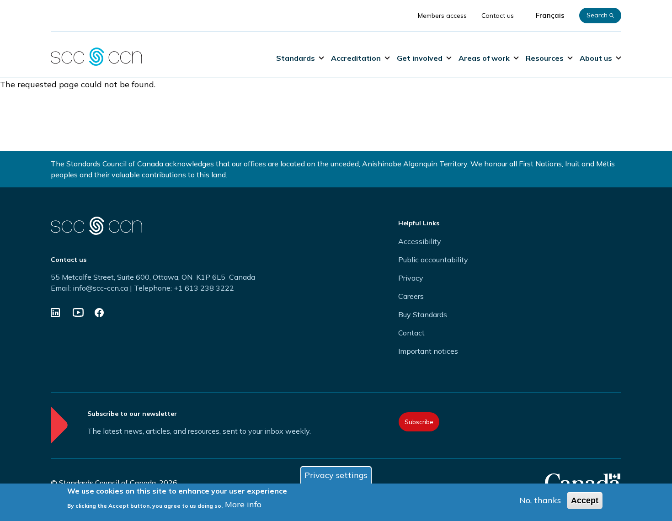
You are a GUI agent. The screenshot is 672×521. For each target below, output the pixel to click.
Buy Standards (422, 314)
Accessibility (419, 241)
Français (550, 15)
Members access (442, 15)
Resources (545, 58)
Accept (584, 500)
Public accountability (433, 259)
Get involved (420, 58)
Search (597, 15)
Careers (411, 296)
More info (243, 504)
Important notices (428, 351)
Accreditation (356, 58)
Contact (411, 332)
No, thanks (540, 500)
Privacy (410, 277)
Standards (295, 58)
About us (596, 58)
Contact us (497, 15)
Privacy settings (336, 475)
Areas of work (484, 58)
